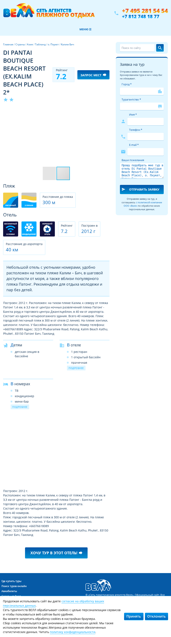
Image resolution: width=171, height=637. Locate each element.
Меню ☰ (85, 29)
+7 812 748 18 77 (140, 16)
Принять (133, 616)
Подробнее (76, 368)
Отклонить (156, 616)
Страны (20, 44)
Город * (127, 84)
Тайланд (40, 44)
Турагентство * (131, 99)
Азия (30, 44)
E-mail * (134, 145)
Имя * (133, 114)
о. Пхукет (53, 44)
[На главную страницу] (49, 13)
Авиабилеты (9, 591)
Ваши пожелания (133, 160)
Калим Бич (67, 44)
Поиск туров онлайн (14, 586)
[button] (105, 110)
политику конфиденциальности (72, 632)
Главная (8, 44)
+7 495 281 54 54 (145, 11)
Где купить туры (11, 581)
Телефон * (135, 130)
